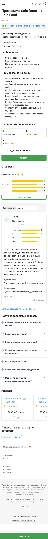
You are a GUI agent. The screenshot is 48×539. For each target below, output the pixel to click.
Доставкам (8, 455)
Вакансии (7, 469)
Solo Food (16, 46)
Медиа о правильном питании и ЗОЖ (18, 447)
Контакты (7, 472)
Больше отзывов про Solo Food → (18, 309)
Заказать (24, 158)
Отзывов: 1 (13, 406)
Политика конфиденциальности (24, 516)
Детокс (18, 437)
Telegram (33, 502)
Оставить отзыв (24, 197)
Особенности (16, 26)
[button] (3, 3)
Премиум (6, 437)
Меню (27, 26)
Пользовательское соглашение (24, 520)
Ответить (40, 300)
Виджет (6, 458)
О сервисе (7, 467)
